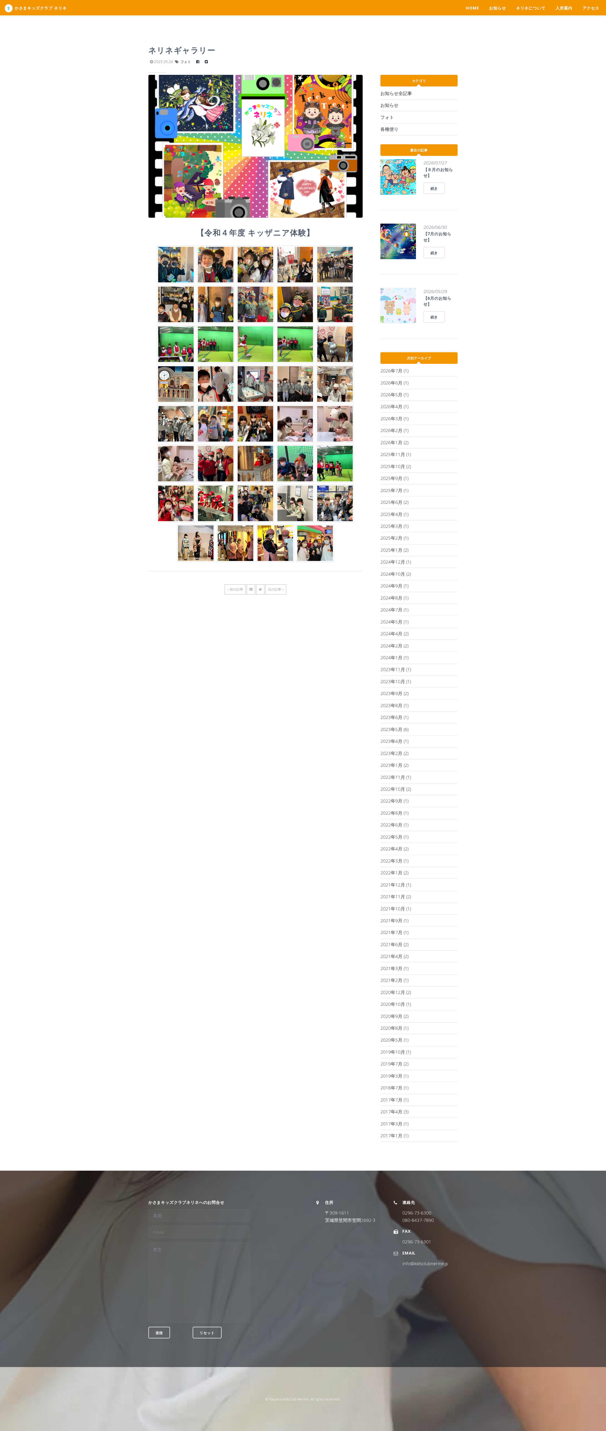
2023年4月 (394, 741)
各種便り (389, 129)
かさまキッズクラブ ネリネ (41, 8)
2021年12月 (395, 885)
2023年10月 (395, 681)
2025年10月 (395, 466)
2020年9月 (394, 1016)
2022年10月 (395, 789)
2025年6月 (394, 502)
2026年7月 (394, 371)
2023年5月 (394, 729)
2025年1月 (394, 550)
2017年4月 (394, 1112)
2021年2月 (394, 980)
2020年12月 (395, 992)
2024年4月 (394, 634)
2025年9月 (394, 478)
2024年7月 (394, 610)
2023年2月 (394, 753)
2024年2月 (394, 646)
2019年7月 (394, 1064)
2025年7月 (394, 490)
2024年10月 (395, 574)
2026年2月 (394, 430)
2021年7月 (394, 932)
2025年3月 (394, 526)
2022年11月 (395, 777)
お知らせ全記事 (396, 93)
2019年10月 (395, 1052)
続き (434, 188)
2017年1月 (394, 1135)
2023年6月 (394, 717)
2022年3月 (394, 861)
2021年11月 (395, 896)
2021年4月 (394, 956)
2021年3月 (394, 968)
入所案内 (564, 8)
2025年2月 (394, 538)
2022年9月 (394, 801)
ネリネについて (531, 8)
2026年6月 (394, 383)
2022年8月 (394, 813)
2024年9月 (394, 586)
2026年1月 (394, 442)
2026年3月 (394, 418)
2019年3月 (394, 1076)
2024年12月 (395, 562)
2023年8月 (394, 705)
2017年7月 (394, 1100)
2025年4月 (394, 514)
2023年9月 (394, 693)
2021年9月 (394, 920)
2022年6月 (394, 825)
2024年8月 (394, 598)
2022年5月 (394, 837)
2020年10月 (395, 1004)
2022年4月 (394, 849)
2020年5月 (394, 1040)
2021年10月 (395, 909)
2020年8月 (394, 1028)
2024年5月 (394, 622)
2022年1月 (394, 873)
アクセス (591, 8)
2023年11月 (395, 669)
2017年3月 (394, 1124)
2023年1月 (394, 765)
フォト (185, 61)
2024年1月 (394, 657)
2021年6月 (394, 944)
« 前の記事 (235, 589)
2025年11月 (395, 454)
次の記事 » (276, 589)
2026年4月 (394, 406)
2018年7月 (394, 1088)
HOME (472, 8)
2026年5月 (394, 394)
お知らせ (497, 8)
